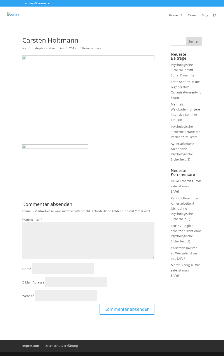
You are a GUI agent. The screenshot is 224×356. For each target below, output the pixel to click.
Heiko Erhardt (181, 181)
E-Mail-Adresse (33, 282)
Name (26, 269)
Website (28, 296)
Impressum (30, 346)
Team (192, 15)
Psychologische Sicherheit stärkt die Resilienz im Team (185, 131)
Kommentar (32, 219)
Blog (205, 15)
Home (173, 15)
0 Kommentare (90, 48)
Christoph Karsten (41, 48)
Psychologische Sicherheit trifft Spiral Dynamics (182, 70)
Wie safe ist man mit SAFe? (186, 186)
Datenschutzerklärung (61, 346)
